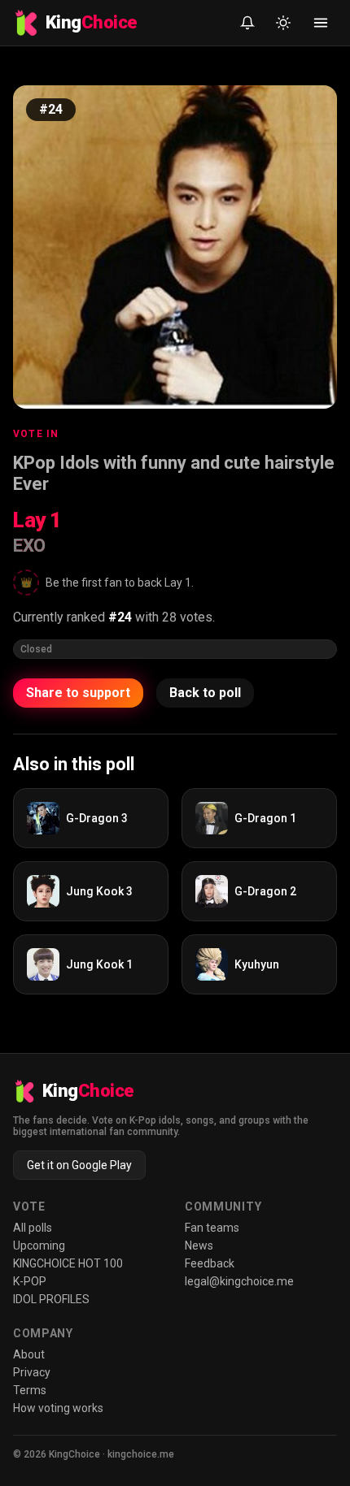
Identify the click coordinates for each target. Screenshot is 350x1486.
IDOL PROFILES (51, 1299)
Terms (29, 1390)
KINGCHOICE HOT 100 (68, 1263)
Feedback (209, 1263)
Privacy (31, 1372)
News (199, 1245)
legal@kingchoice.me (239, 1281)
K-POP (29, 1281)
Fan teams (212, 1227)
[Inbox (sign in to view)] (247, 22)
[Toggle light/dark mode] (283, 22)
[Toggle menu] (320, 22)
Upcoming (39, 1245)
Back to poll (205, 692)
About (29, 1354)
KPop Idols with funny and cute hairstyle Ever (174, 473)
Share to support (78, 692)
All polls (32, 1227)
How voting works (58, 1408)
